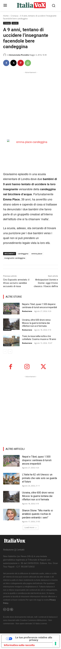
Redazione (27, 311)
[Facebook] (6, 63)
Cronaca (14, 15)
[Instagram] (27, 366)
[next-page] (10, 351)
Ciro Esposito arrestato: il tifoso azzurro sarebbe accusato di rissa (16, 283)
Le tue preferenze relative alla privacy (33, 638)
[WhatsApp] (28, 63)
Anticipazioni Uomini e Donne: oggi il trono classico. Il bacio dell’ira (46, 283)
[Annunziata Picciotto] (5, 55)
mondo (15, 23)
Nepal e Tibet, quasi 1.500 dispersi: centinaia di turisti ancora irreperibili (36, 460)
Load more (29, 527)
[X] (13, 63)
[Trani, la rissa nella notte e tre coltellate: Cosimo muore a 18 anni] (11, 340)
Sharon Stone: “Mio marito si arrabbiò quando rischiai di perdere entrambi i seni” (37, 514)
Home (6, 15)
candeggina (23, 253)
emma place (36, 253)
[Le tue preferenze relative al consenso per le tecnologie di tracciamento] (55, 643)
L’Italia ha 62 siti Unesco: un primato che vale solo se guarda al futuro (39, 478)
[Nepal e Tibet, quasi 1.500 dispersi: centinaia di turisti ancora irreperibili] (11, 308)
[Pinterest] (21, 63)
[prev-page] (5, 351)
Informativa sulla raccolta (19, 645)
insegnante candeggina (14, 258)
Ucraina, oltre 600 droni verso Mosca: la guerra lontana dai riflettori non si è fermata (36, 323)
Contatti (20, 549)
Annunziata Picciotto (19, 55)
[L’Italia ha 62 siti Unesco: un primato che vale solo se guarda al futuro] (11, 479)
